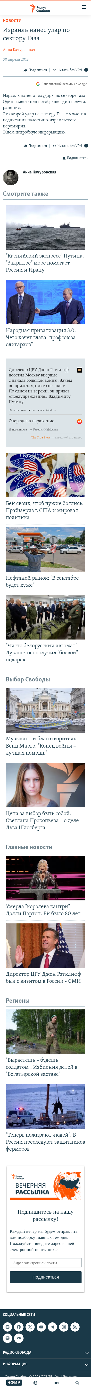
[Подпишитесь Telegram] (52, 1327)
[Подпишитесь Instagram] (63, 1327)
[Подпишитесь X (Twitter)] (30, 1327)
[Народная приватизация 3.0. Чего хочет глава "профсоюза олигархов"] (45, 302)
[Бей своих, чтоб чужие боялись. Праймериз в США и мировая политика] (45, 475)
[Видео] (56, 1383)
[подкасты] (35, 1383)
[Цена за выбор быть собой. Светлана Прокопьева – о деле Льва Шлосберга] (45, 785)
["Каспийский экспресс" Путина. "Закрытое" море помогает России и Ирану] (45, 227)
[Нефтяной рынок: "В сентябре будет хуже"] (45, 549)
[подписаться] (18, 1338)
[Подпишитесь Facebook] (18, 1327)
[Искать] (77, 1383)
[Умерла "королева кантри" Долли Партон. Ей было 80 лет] (45, 878)
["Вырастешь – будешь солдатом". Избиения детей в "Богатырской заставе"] (45, 1031)
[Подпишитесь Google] (7, 1327)
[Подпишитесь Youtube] (41, 1327)
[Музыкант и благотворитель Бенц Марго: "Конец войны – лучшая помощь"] (45, 710)
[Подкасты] (7, 1338)
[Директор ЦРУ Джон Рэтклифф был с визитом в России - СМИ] (45, 945)
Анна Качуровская (19, 50)
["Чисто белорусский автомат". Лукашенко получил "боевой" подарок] (45, 617)
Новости (12, 21)
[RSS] (75, 1327)
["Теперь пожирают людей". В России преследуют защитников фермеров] (45, 1106)
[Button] (35, 70)
